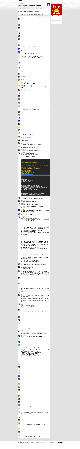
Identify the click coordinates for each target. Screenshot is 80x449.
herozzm (22, 291)
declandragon (23, 383)
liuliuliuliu (22, 369)
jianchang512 (23, 53)
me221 (22, 32)
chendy (22, 117)
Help (21, 442)
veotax (22, 344)
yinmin (22, 35)
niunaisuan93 (23, 436)
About (18, 442)
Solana (38, 442)
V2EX (19, 3)
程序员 (22, 3)
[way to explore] (20, 1)
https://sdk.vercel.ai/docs (24, 207)
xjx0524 (22, 213)
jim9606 (22, 330)
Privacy (35, 442)
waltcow (22, 136)
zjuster (22, 319)
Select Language (51, 442)
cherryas (22, 197)
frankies (22, 98)
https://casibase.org (26, 361)
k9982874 (22, 123)
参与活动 (56, 18)
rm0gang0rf (22, 114)
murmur (22, 102)
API (29, 442)
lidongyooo (22, 105)
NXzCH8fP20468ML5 (23, 79)
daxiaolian (55, 19)
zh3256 (22, 24)
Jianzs (22, 73)
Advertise (24, 442)
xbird (21, 89)
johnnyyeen (22, 142)
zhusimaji (22, 200)
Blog (27, 442)
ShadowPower (23, 152)
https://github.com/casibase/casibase (28, 360)
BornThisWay (23, 139)
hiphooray (22, 209)
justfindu (22, 146)
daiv (21, 409)
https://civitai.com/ (37, 68)
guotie (22, 398)
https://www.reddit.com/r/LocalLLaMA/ (26, 137)
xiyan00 (22, 406)
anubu (22, 270)
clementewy (22, 120)
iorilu (22, 6)
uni (21, 375)
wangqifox (22, 149)
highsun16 (22, 395)
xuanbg (22, 111)
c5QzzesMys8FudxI (23, 76)
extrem (22, 38)
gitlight (22, 316)
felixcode (22, 85)
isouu (21, 335)
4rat (21, 214)
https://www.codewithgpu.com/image (25, 64)
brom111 (22, 386)
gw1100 (22, 378)
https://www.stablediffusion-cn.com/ (25, 71)
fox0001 (22, 95)
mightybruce (22, 55)
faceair (22, 18)
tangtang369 (22, 266)
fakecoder (22, 372)
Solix (21, 92)
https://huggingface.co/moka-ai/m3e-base (31, 308)
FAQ (32, 442)
